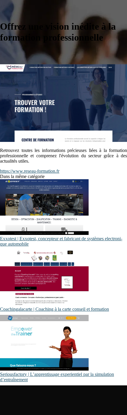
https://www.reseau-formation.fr (29, 171)
